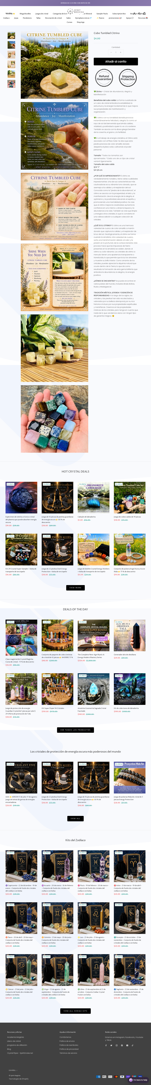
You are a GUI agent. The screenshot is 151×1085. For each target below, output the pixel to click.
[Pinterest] (122, 1045)
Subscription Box (119, 14)
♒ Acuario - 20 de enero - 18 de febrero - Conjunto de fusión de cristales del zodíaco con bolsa (57, 888)
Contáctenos (65, 1037)
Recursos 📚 (143, 18)
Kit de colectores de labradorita (126, 708)
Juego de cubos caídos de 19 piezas (127, 517)
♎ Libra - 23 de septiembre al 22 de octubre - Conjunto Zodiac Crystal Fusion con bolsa (92, 992)
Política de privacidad (69, 1049)
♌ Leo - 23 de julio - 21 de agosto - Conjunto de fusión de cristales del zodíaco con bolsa (91, 940)
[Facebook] (106, 1045)
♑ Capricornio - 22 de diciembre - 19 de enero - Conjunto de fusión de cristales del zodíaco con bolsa (21, 888)
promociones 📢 (115, 18)
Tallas (38, 18)
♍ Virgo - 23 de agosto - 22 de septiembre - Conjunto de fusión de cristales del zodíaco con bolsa (56, 992)
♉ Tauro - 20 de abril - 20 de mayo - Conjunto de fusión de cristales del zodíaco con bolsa (20, 940)
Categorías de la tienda (62, 14)
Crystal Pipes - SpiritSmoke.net (20, 1053)
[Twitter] (111, 1045)
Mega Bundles (25, 14)
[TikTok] (132, 1045)
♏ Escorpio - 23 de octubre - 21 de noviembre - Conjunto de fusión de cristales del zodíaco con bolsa (127, 940)
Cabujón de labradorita (87, 517)
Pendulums (27, 18)
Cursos (69, 22)
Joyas (16, 18)
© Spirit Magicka (14, 1076)
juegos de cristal (41, 14)
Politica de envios (67, 1041)
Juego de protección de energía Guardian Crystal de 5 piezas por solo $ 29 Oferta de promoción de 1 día (20, 711)
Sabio (68, 18)
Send (144, 1072)
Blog (9, 1049)
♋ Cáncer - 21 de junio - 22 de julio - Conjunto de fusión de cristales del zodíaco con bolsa (20, 992)
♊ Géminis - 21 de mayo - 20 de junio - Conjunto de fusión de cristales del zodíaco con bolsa (57, 940)
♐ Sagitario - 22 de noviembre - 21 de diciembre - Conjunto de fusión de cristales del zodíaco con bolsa (128, 992)
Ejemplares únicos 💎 (83, 18)
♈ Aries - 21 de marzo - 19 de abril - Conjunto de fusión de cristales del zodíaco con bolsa (128, 888)
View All (75, 819)
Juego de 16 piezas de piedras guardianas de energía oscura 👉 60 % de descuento (57, 520)
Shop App (80, 22)
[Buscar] (139, 13)
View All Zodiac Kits (75, 1011)
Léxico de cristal (14, 1041)
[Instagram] (117, 1045)
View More (75, 588)
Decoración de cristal (53, 18)
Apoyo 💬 (130, 18)
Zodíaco (6, 18)
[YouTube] (127, 1045)
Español (9, 13)
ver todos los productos (75, 730)
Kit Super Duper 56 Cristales (53, 708)
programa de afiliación (17, 1045)
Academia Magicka (15, 1037)
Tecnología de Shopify (19, 1079)
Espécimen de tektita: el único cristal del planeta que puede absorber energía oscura (21, 520)
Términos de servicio (68, 1053)
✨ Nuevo (100, 18)
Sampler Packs (102, 14)
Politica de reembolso (69, 1045)
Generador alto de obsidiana (125, 655)
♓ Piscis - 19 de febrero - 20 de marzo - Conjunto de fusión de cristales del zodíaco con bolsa (93, 888)
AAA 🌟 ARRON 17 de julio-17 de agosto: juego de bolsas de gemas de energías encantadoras (21, 800)
